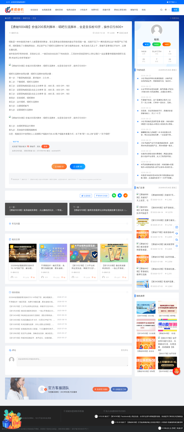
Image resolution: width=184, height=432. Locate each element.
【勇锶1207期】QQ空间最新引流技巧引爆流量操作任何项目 (164, 257)
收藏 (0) (60, 166)
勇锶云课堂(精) (120, 10)
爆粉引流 (26, 18)
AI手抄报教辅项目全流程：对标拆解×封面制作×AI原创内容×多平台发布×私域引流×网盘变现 (157, 165)
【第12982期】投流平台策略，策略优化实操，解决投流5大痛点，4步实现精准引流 (32, 333)
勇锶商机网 (16, 179)
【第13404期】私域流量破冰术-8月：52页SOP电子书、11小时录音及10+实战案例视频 (32, 320)
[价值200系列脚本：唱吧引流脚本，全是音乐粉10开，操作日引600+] (68, 66)
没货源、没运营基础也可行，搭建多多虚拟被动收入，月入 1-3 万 (156, 112)
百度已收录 (123, 33)
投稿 (144, 10)
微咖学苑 (134, 10)
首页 (9, 18)
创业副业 (34, 10)
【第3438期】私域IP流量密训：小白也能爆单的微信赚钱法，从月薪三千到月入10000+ (164, 281)
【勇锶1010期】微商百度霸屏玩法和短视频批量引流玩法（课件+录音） (100, 210)
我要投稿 (175, 18)
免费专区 (95, 10)
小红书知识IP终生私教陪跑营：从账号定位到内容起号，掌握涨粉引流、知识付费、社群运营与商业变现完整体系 (156, 79)
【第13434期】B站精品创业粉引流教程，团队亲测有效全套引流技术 (32, 315)
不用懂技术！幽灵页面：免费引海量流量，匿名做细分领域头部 (52, 267)
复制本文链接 (103, 196)
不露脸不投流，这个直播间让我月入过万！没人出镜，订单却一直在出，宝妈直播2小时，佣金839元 (156, 101)
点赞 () (78, 166)
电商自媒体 (71, 10)
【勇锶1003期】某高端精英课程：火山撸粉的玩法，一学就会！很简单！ (36, 210)
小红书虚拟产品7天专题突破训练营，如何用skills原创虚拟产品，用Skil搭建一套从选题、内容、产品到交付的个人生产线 (157, 144)
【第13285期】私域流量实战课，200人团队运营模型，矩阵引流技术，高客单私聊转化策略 (32, 324)
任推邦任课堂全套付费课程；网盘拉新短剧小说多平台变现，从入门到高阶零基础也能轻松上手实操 (156, 155)
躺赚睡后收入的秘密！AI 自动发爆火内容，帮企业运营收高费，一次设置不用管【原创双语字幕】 (156, 133)
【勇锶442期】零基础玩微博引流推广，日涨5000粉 (164, 269)
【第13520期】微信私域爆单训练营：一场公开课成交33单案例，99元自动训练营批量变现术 (113, 267)
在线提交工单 (120, 389)
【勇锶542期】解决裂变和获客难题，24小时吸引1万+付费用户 (164, 244)
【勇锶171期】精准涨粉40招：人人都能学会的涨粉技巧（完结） (164, 232)
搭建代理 (106, 10)
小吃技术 (83, 10)
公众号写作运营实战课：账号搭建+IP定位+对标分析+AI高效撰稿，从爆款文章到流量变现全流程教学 (157, 90)
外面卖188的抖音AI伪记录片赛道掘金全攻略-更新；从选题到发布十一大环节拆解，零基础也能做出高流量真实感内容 (157, 176)
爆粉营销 (59, 10)
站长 (16, 277)
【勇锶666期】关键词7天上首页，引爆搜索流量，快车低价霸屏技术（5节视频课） (164, 195)
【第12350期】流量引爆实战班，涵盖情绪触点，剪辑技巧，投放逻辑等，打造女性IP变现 (164, 220)
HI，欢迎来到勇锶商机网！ (17, 2)
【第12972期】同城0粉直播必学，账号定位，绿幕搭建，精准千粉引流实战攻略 (32, 338)
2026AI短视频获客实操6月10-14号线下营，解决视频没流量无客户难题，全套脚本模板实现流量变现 (22, 267)
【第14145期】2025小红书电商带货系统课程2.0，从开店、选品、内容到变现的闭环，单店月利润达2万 (145, 428)
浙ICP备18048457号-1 (80, 429)
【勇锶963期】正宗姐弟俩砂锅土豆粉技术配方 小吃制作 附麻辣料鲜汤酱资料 (155, 416)
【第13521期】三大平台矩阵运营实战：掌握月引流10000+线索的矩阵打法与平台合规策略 (83, 267)
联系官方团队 (102, 389)
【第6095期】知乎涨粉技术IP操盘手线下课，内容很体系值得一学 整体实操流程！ (164, 207)
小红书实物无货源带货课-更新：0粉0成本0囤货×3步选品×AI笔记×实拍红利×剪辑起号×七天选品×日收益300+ (157, 122)
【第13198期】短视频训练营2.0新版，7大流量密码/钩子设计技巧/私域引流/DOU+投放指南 (32, 329)
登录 (175, 10)
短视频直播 (46, 10)
